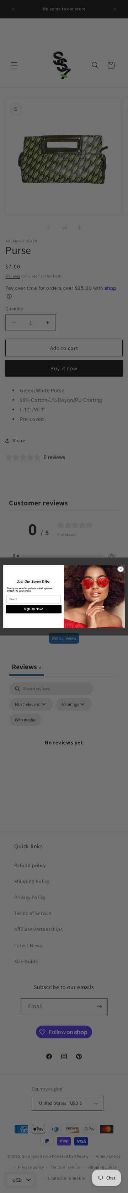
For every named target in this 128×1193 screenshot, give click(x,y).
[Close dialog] (120, 569)
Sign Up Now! (33, 609)
